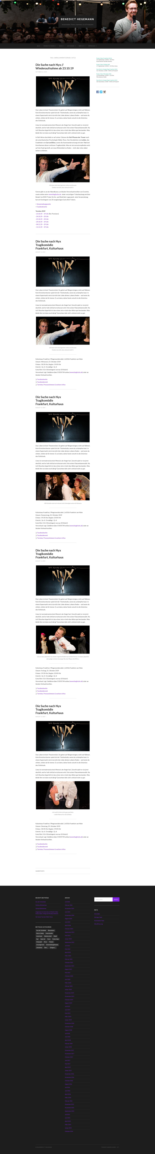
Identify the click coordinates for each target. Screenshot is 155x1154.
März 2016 (68, 1097)
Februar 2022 (68, 959)
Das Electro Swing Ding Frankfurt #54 (106, 69)
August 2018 (68, 1030)
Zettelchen (39, 947)
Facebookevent (42, 382)
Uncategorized (40, 944)
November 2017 (69, 1053)
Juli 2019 (67, 1006)
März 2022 (68, 955)
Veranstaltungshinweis (52, 944)
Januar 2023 (68, 939)
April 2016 (68, 1094)
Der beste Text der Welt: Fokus (44, 917)
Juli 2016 (67, 1087)
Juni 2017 (67, 1060)
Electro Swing (40, 933)
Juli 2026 (67, 902)
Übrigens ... (53, 947)
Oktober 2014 (69, 1131)
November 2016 (69, 1077)
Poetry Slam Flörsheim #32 (103, 74)
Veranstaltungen (49, 46)
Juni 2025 (67, 912)
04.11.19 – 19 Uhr (42, 224)
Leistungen (70, 46)
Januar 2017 (68, 1070)
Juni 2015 (67, 1118)
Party (48, 939)
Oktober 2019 (69, 999)
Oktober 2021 (69, 962)
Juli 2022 (67, 945)
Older (40, 871)
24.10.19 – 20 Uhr (42, 216)
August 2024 (68, 918)
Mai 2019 (67, 1013)
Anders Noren (111, 1147)
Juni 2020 (67, 979)
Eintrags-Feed (98, 917)
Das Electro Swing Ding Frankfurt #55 (106, 80)
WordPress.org (98, 924)
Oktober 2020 (69, 976)
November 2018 (69, 1023)
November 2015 (69, 1107)
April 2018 (68, 1040)
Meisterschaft (48, 936)
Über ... (46, 947)
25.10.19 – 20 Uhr (42, 219)
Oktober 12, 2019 (41, 72)
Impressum (91, 46)
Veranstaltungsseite (44, 204)
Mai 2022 (67, 949)
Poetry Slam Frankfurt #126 (104, 58)
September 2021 (69, 966)
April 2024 (68, 925)
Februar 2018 (68, 1043)
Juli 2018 (67, 1033)
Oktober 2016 (69, 1080)
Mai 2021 (67, 972)
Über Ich (81, 46)
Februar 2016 (68, 1101)
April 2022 (68, 952)
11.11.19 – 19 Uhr (42, 227)
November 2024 (69, 915)
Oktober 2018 (69, 1026)
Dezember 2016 (69, 1074)
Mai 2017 (67, 1064)
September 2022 (69, 942)
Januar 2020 (68, 989)
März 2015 (68, 1124)
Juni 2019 (67, 1009)
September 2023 (69, 932)
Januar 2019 (68, 1020)
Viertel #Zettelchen (41, 908)
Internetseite (49, 933)
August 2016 (68, 1084)
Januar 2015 (68, 1128)
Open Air (43, 939)
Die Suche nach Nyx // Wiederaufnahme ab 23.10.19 (55, 66)
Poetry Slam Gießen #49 (103, 64)
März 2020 (68, 983)
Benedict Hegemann (77, 19)
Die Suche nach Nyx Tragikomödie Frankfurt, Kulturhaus (49, 245)
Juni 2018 (67, 1036)
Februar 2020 (68, 986)
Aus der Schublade (41, 902)
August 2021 (68, 969)
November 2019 (69, 996)
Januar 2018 (68, 1047)
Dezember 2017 (69, 1050)
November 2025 (69, 908)
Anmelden (97, 914)
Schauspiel (39, 942)
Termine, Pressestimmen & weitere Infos (51, 385)
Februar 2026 (68, 905)
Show (45, 942)
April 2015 (68, 1121)
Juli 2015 (67, 1114)
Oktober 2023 (69, 928)
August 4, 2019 (40, 252)
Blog (38, 46)
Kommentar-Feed (99, 920)
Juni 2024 (67, 922)
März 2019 (68, 1016)
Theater (51, 942)
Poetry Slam (55, 939)
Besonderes (51, 930)
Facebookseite (42, 207)
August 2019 (68, 1003)
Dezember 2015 (69, 1104)
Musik (61, 46)
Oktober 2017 (69, 1057)
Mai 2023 (67, 935)
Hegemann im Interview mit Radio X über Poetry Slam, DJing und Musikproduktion (47, 912)
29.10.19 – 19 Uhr (42, 222)
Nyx (37, 939)
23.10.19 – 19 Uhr (42, 214)
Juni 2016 (67, 1090)
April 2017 (68, 1067)
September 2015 (69, 1111)
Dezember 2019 (69, 993)
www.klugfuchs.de (55, 194)
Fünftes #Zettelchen (41, 905)
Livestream (39, 936)
